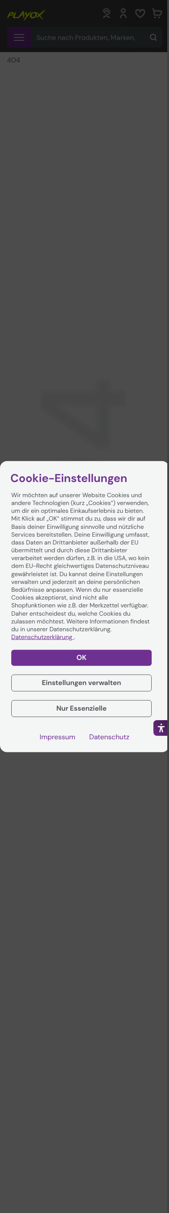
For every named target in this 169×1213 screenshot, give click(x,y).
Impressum (57, 736)
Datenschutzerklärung (42, 637)
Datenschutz (109, 736)
